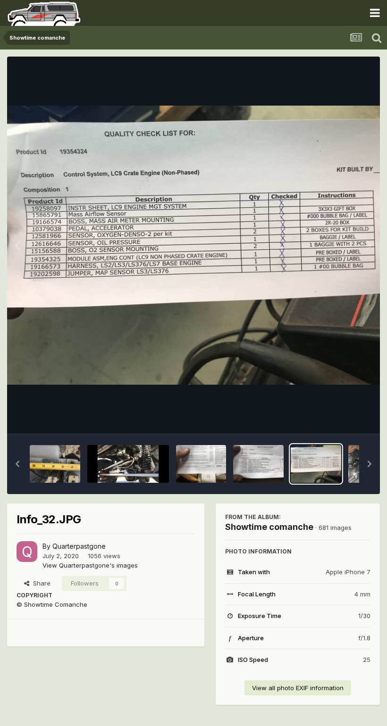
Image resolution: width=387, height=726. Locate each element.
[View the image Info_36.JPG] (201, 464)
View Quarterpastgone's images (90, 565)
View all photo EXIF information (298, 688)
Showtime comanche (269, 527)
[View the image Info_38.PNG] (128, 464)
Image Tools (341, 417)
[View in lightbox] (193, 245)
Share (39, 583)
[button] (17, 464)
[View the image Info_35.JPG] (258, 464)
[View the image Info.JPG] (55, 464)
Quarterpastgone (79, 546)
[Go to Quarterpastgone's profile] (27, 551)
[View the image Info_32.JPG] (316, 464)
